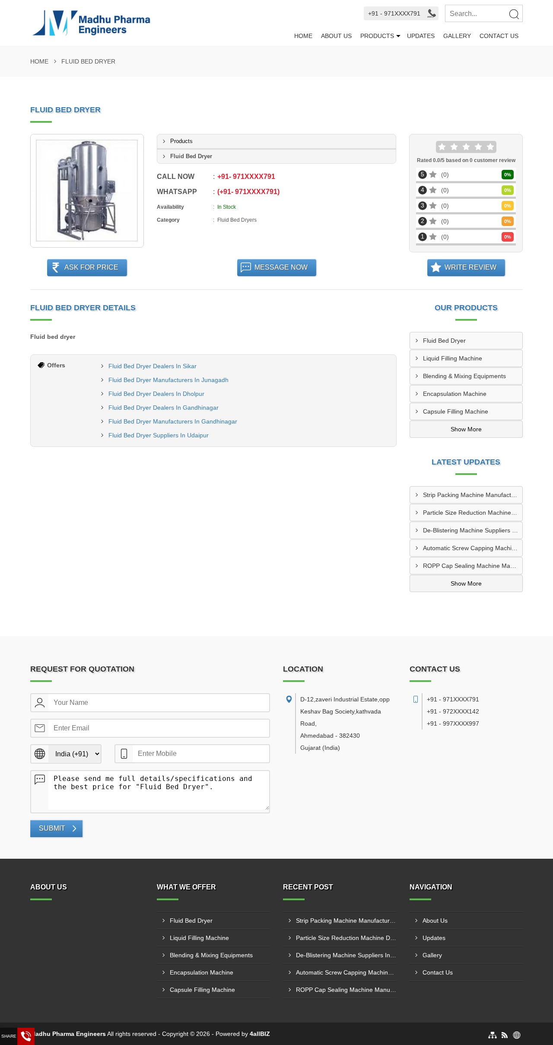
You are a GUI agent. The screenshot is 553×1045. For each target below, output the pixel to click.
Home (303, 35)
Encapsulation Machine (454, 393)
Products (377, 35)
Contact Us (499, 35)
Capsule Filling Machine (455, 411)
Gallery (457, 35)
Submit (52, 828)
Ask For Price (91, 267)
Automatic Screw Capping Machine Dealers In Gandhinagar (473, 548)
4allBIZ (260, 1033)
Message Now (281, 267)
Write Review (470, 267)
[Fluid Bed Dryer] (87, 190)
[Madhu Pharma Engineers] (160, 22)
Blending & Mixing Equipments (464, 376)
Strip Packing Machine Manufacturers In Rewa (473, 494)
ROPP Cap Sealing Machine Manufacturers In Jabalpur (473, 565)
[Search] (513, 13)
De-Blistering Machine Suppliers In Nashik (473, 530)
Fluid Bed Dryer (444, 340)
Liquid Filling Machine (452, 358)
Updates (421, 35)
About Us (336, 35)
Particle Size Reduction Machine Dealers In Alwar (473, 512)
